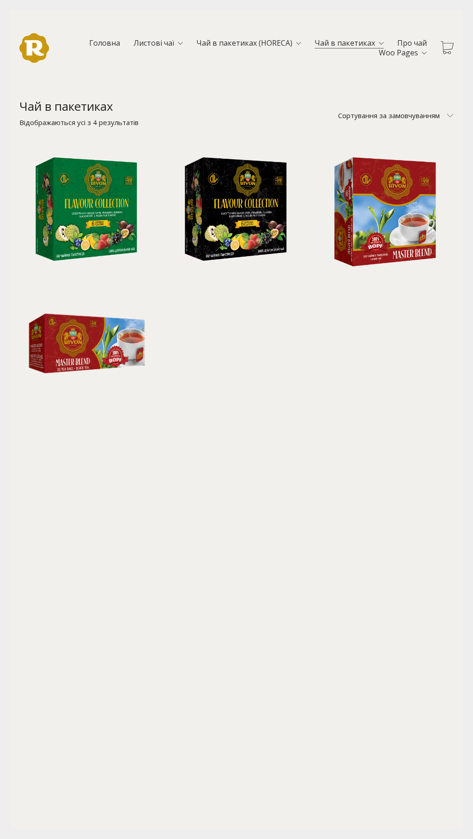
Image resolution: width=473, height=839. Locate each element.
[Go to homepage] (34, 48)
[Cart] (447, 48)
